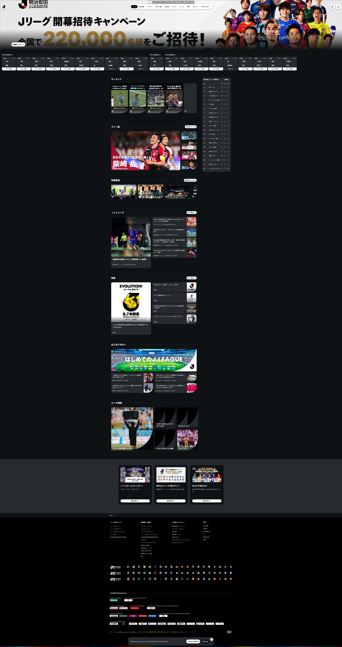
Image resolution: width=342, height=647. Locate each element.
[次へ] (195, 79)
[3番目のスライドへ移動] (169, 508)
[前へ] (191, 79)
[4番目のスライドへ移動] (171, 508)
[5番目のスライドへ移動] (172, 508)
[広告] (216, 186)
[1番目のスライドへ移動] (166, 508)
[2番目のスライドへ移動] (173, 48)
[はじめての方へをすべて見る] (154, 360)
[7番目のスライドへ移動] (175, 508)
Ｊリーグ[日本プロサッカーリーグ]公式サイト (126, 633)
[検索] (338, 6)
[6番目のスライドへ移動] (174, 508)
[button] (332, 6)
